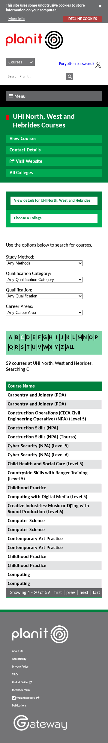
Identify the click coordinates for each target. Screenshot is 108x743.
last (96, 592)
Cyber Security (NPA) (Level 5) (38, 446)
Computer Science (26, 521)
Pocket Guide (20, 682)
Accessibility (19, 659)
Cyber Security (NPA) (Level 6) (38, 455)
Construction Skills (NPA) (33, 428)
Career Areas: (19, 306)
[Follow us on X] (98, 65)
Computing (19, 574)
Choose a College (28, 218)
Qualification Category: (28, 273)
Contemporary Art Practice (35, 539)
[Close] (100, 6)
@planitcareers (25, 698)
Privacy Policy (20, 666)
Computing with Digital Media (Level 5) (47, 497)
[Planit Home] (34, 52)
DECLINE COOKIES (82, 19)
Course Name (21, 386)
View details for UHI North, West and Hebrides (52, 201)
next (84, 592)
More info (16, 19)
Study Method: (20, 257)
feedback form (21, 690)
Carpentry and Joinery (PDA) (37, 395)
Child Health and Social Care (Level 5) (45, 464)
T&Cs (15, 674)
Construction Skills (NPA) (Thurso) (42, 437)
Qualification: (19, 290)
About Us (17, 651)
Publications (19, 705)
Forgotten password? (76, 64)
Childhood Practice (27, 488)
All (70, 347)
